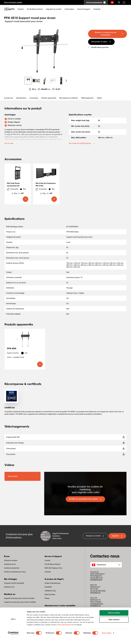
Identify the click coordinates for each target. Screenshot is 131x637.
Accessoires (34, 98)
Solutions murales (10, 560)
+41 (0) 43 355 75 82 (97, 591)
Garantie (48, 572)
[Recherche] (112, 3)
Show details (106, 633)
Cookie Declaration (63, 625)
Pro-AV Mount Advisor (52, 564)
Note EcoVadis (50, 594)
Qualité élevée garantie (99, 47)
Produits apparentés (48, 98)
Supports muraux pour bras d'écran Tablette (20, 602)
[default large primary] (25, 199)
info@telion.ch (95, 606)
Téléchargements (87, 98)
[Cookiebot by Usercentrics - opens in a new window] (13, 633)
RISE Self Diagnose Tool (53, 568)
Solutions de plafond (11, 568)
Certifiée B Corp (50, 591)
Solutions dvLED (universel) (14, 583)
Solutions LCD (9, 587)
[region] (44, 50)
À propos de (8, 98)
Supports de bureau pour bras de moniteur (19, 598)
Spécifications (21, 98)
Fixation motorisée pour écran (15, 572)
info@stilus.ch (95, 593)
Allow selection (113, 619)
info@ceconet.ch (96, 580)
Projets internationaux (52, 583)
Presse (47, 598)
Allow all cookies (114, 613)
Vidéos (99, 98)
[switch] (59, 633)
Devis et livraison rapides (13, 2)
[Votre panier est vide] (118, 2)
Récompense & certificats (68, 98)
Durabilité (48, 587)
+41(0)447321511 (96, 604)
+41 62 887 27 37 (96, 578)
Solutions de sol (10, 564)
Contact (47, 560)
